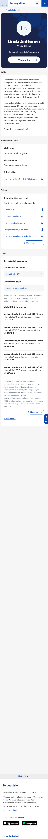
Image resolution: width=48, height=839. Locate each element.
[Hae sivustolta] (37, 3)
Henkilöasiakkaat (11, 836)
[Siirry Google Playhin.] (29, 823)
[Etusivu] (17, 3)
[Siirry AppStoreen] (11, 823)
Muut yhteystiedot (10, 810)
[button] (24, 179)
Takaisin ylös (23, 776)
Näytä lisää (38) (32, 243)
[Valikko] (44, 3)
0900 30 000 (36, 792)
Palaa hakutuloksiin (13, 10)
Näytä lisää (34, 412)
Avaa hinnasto (9, 419)
